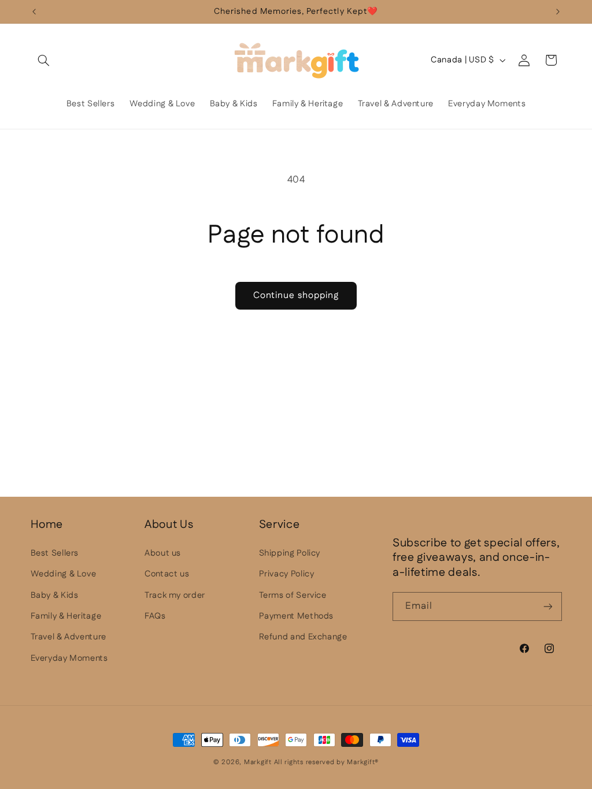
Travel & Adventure (68, 637)
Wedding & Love (64, 574)
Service (279, 525)
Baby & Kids (55, 595)
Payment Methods (296, 616)
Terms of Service (293, 595)
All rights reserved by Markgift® (326, 762)
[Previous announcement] (34, 11)
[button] (44, 60)
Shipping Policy (289, 553)
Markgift (258, 762)
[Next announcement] (558, 11)
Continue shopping (296, 295)
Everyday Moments (69, 658)
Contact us (167, 574)
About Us (169, 525)
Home (47, 525)
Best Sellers (55, 553)
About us (163, 553)
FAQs (155, 616)
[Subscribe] (547, 606)
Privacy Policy (286, 574)
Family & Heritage (66, 616)
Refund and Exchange (303, 637)
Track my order (175, 595)
